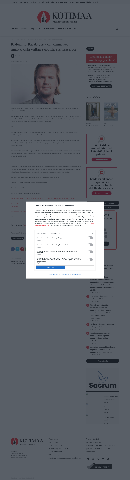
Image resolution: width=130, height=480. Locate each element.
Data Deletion (53, 274)
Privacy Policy (76, 274)
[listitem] (65, 233)
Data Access (65, 274)
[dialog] (65, 240)
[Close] (100, 206)
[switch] (90, 237)
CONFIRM (50, 267)
